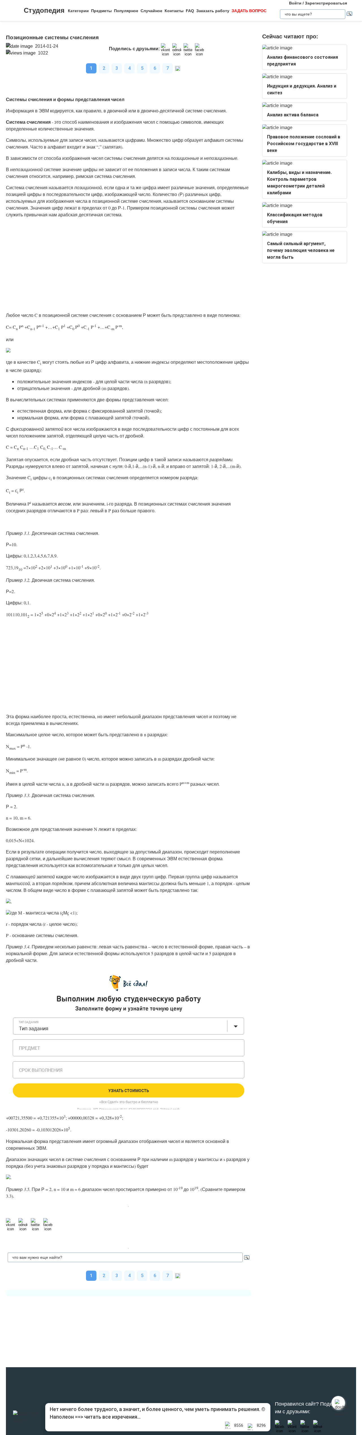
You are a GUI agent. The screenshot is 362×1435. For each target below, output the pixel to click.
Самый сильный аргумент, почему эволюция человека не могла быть (301, 250)
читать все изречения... (112, 1417)
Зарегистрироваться (326, 3)
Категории (78, 10)
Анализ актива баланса (292, 114)
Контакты (174, 10)
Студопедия (44, 10)
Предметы (101, 10)
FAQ (190, 10)
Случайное (151, 10)
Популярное (126, 10)
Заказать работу (212, 10)
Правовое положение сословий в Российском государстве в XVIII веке (303, 143)
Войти (295, 3)
